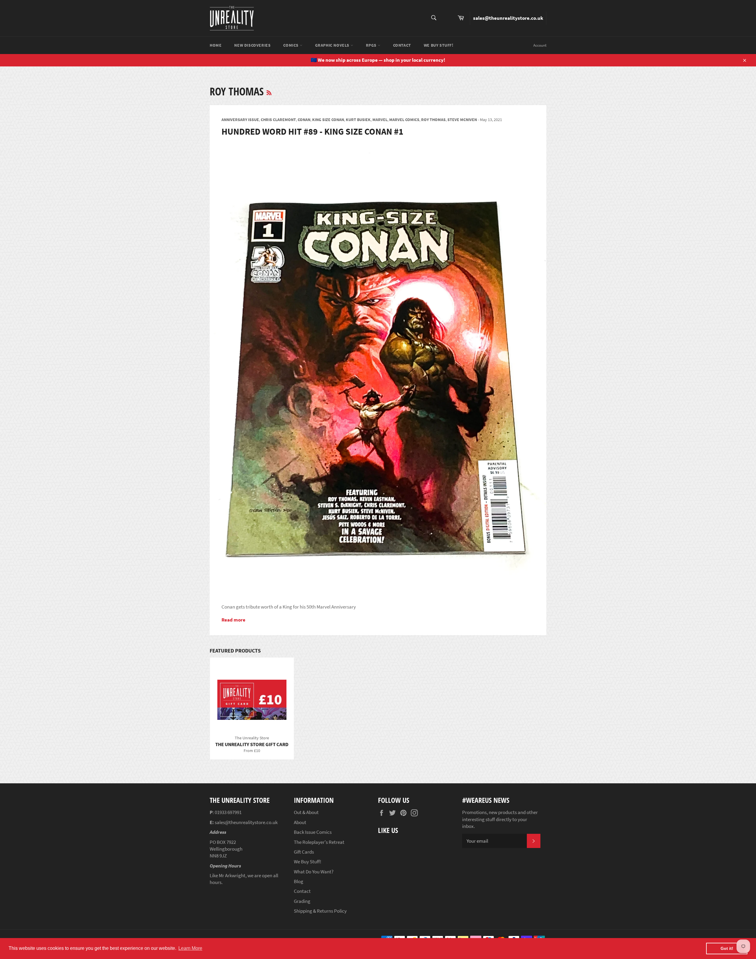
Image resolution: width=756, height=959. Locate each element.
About (300, 822)
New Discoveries (252, 45)
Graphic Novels (333, 45)
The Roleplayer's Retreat (319, 842)
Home (215, 45)
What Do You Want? (313, 871)
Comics (291, 45)
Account (539, 45)
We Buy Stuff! (439, 45)
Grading (302, 901)
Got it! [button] (727, 948)
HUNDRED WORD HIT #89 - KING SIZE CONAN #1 (312, 131)
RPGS (372, 45)
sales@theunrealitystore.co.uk (508, 18)
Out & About (306, 812)
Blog (298, 881)
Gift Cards (304, 852)
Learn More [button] (190, 948)
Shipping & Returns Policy (320, 911)
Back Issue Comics (313, 832)
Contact (402, 45)
